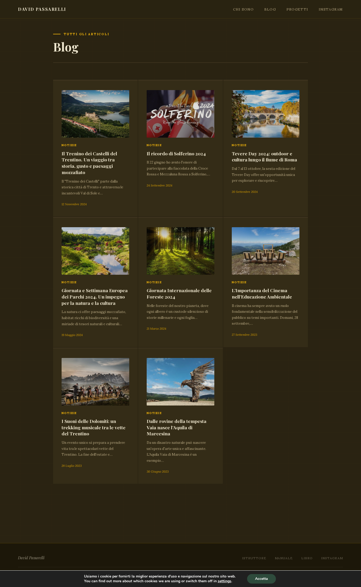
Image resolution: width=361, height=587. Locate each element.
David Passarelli (42, 9)
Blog (270, 9)
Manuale (284, 558)
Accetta (261, 578)
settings (224, 581)
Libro (307, 558)
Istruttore (254, 558)
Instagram (331, 9)
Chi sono (243, 9)
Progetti (297, 9)
